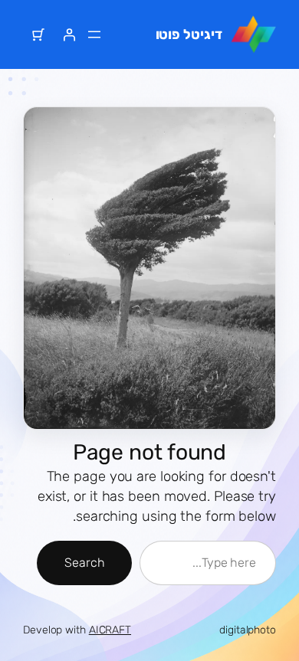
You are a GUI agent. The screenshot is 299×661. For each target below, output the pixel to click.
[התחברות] (69, 34)
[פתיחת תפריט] (94, 34)
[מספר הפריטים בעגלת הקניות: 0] (38, 34)
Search (84, 562)
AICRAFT (110, 629)
